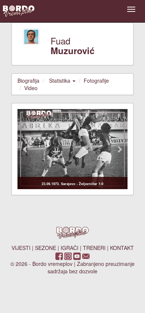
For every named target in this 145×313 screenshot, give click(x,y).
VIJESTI (21, 247)
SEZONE (45, 247)
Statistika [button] (60, 80)
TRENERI (94, 247)
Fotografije (96, 80)
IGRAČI (69, 247)
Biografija (28, 80)
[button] (25, 149)
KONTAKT (122, 247)
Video (31, 88)
